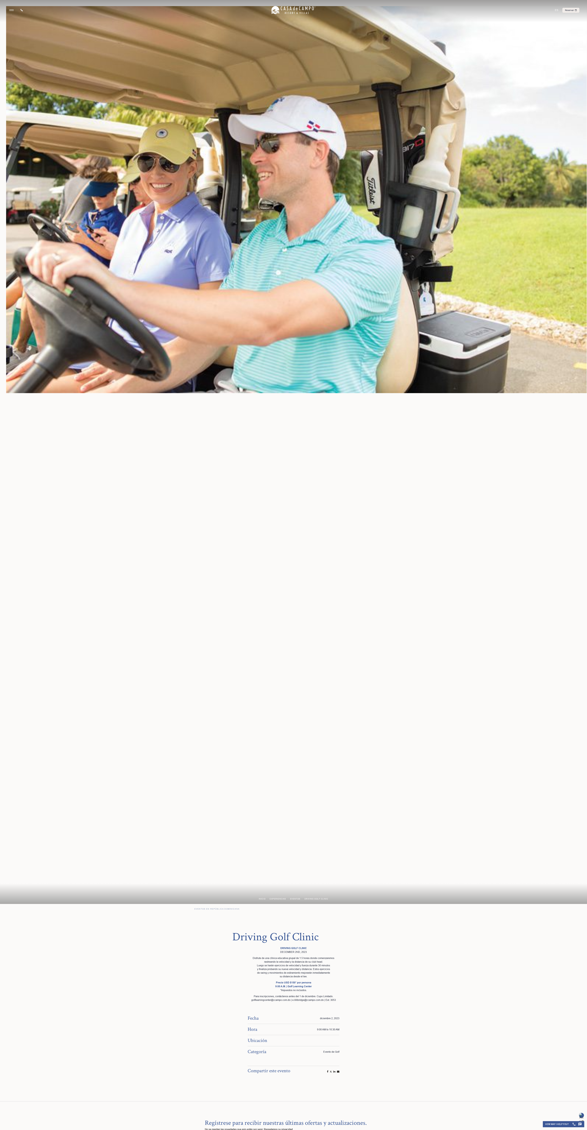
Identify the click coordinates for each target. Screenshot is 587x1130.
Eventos (295, 899)
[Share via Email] (338, 1071)
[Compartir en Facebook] (327, 1071)
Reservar (569, 10)
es (556, 10)
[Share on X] (331, 1071)
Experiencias (278, 899)
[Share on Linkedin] (334, 1071)
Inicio (262, 899)
